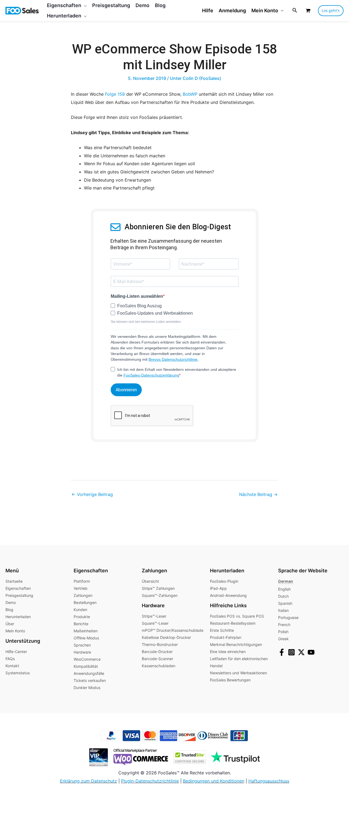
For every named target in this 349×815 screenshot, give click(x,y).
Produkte (82, 616)
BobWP (190, 94)
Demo (10, 602)
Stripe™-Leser (154, 616)
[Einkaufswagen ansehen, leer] (307, 10)
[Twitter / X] (301, 652)
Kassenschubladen (158, 665)
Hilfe (207, 10)
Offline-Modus (86, 638)
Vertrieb (81, 588)
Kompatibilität (86, 666)
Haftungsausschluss (268, 781)
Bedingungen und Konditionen (213, 781)
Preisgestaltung (19, 595)
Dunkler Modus (87, 687)
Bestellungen (85, 602)
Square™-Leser (155, 623)
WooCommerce (87, 659)
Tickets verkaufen (90, 680)
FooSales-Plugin (224, 581)
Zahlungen (83, 595)
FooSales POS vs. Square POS (237, 616)
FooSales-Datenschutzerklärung (151, 375)
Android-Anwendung (228, 595)
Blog (9, 609)
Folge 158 (115, 94)
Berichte (81, 623)
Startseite (14, 581)
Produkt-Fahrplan (225, 637)
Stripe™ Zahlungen (158, 588)
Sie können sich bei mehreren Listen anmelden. (146, 322)
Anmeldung (232, 10)
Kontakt (12, 665)
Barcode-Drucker (157, 651)
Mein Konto (264, 10)
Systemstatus (17, 672)
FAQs (10, 658)
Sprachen (82, 645)
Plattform (82, 581)
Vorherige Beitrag (92, 494)
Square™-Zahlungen (159, 595)
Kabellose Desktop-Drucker (166, 637)
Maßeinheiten (86, 630)
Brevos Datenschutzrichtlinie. (173, 359)
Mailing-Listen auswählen (137, 296)
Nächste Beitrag (258, 494)
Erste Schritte (222, 630)
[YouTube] (311, 652)
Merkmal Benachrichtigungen (236, 644)
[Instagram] (291, 652)
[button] (84, 5)
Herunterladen (18, 616)
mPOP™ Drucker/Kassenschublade (172, 630)
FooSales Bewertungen (230, 680)
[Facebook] (281, 652)
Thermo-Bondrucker (160, 644)
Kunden (80, 609)
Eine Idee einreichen (228, 651)
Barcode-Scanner (157, 658)
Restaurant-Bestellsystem (232, 623)
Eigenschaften (18, 588)
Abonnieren (126, 389)
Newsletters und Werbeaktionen (238, 672)
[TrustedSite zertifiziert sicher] (187, 756)
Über (9, 623)
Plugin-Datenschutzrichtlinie (150, 781)
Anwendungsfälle (89, 673)
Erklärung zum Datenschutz (88, 781)
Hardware (82, 652)
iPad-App (218, 588)
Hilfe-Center (16, 651)
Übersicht (150, 581)
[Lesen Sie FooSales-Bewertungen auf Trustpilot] (233, 756)
